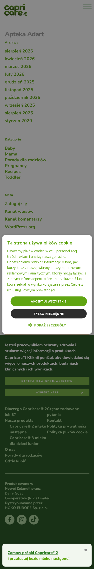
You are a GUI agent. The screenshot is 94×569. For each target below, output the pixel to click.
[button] (47, 325)
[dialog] (47, 284)
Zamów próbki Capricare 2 (33, 552)
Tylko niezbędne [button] (49, 313)
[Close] (85, 549)
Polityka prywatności (39, 290)
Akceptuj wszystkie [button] (48, 301)
